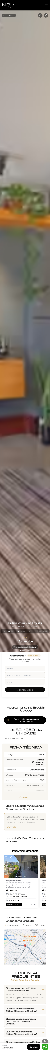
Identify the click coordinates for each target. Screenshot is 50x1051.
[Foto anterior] (3, 326)
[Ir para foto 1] (20, 650)
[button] (25, 947)
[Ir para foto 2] (22, 650)
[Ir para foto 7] (28, 650)
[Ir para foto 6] (27, 650)
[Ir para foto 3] (23, 650)
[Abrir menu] (46, 5)
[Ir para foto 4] (24, 650)
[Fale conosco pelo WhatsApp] (45, 1047)
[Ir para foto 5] (21, 876)
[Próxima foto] (47, 326)
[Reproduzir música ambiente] (45, 1041)
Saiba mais (14, 905)
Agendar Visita (25, 690)
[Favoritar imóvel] (40, 15)
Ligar (35, 1047)
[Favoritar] (6, 857)
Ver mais (23, 797)
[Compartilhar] (10, 857)
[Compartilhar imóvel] (46, 15)
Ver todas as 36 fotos (25, 647)
